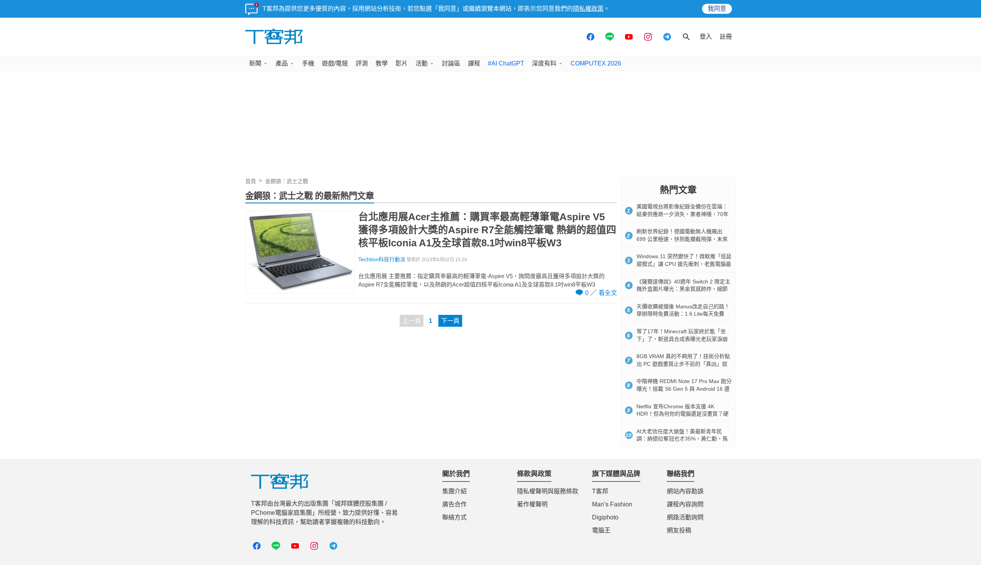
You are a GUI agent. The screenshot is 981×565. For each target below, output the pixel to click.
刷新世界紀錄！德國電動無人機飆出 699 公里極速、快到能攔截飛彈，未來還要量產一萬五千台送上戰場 (682, 238)
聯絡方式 (454, 517)
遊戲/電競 (335, 63)
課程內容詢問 (685, 504)
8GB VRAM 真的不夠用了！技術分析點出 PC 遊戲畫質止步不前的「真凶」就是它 (683, 363)
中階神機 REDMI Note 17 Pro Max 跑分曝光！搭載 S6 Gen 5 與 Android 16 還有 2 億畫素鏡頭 (684, 388)
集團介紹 (454, 491)
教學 (382, 63)
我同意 (717, 8)
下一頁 (450, 321)
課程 (474, 63)
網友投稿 (679, 530)
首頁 (250, 181)
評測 (362, 63)
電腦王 (601, 530)
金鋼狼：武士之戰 (286, 181)
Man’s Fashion (612, 504)
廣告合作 (454, 504)
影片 (401, 63)
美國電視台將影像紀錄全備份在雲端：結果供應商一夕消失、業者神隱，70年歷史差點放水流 (682, 213)
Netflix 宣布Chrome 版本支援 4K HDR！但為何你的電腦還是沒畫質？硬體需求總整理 (682, 413)
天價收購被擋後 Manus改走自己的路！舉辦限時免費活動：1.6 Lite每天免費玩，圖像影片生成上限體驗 (683, 313)
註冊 (726, 36)
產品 (282, 63)
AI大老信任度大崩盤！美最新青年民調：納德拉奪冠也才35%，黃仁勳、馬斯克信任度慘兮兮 (682, 438)
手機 (308, 63)
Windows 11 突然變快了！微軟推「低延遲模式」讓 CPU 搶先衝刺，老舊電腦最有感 (684, 263)
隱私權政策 (588, 8)
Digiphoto (605, 517)
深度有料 (544, 63)
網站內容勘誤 (685, 491)
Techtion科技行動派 (381, 259)
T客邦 (600, 491)
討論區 (451, 63)
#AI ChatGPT (506, 63)
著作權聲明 (532, 504)
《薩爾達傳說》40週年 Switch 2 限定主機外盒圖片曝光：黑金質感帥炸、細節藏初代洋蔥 (683, 289)
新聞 (255, 63)
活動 (421, 63)
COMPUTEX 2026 (596, 63)
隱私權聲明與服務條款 (547, 491)
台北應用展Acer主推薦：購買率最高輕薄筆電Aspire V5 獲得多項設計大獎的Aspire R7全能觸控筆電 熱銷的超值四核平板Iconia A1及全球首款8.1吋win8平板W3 (487, 230)
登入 (706, 36)
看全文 (608, 293)
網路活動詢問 (685, 517)
